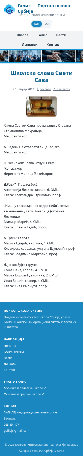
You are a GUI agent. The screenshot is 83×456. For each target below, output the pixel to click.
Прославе (44, 89)
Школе (22, 35)
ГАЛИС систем (14, 352)
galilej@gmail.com (16, 430)
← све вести (61, 89)
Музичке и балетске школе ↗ (25, 388)
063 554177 (11, 424)
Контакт (54, 44)
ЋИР (36, 23)
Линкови (29, 44)
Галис (42, 35)
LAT (47, 23)
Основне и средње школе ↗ (24, 394)
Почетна (10, 346)
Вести (61, 35)
